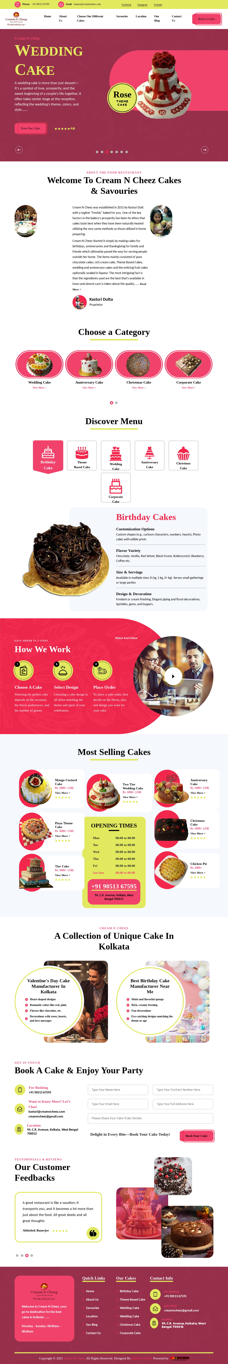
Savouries (122, 16)
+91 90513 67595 (41, 4)
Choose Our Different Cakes (90, 18)
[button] (97, 152)
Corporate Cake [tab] (116, 499)
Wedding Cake (129, 1308)
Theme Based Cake (132, 1299)
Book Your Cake (197, 1136)
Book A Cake (206, 19)
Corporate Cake (130, 1333)
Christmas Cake (130, 1325)
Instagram (142, 4)
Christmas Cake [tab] (183, 466)
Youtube (158, 4)
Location (141, 16)
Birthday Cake (129, 1291)
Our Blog (157, 18)
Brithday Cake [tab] (48, 465)
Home (47, 16)
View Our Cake (30, 128)
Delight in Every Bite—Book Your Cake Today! (130, 1134)
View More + (39, 387)
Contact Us (177, 18)
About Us (63, 18)
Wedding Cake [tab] (116, 466)
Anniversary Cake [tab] (149, 464)
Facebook (126, 4)
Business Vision (142, 1358)
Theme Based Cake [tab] (82, 464)
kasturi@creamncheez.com (87, 4)
